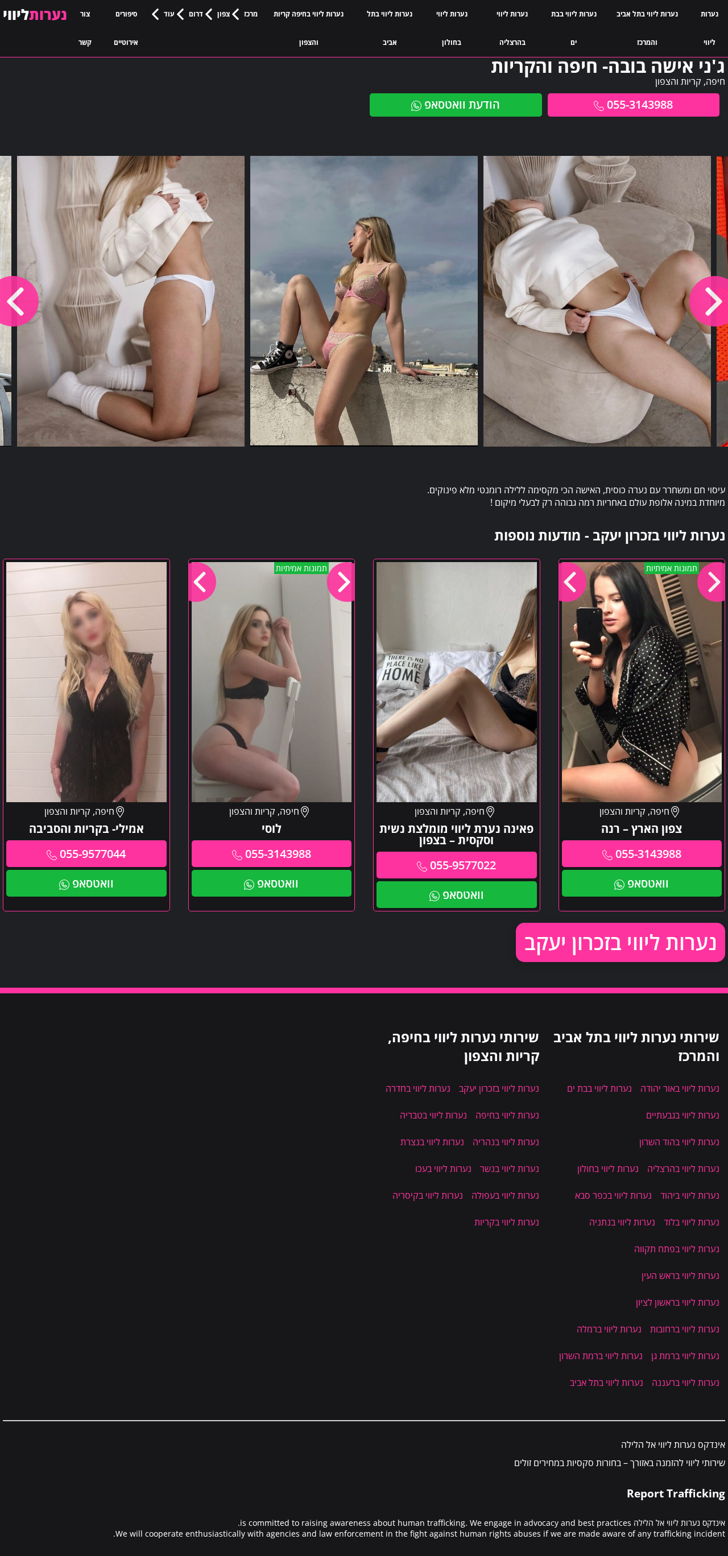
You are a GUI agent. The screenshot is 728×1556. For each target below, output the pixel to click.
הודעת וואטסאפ (462, 104)
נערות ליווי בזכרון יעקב (620, 942)
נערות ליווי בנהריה (506, 1142)
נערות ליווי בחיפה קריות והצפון (309, 28)
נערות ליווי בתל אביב (389, 28)
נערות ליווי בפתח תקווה (676, 1249)
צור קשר (85, 28)
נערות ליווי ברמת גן (685, 1355)
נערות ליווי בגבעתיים (682, 1115)
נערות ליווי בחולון (452, 28)
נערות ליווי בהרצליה (512, 28)
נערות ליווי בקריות (506, 1222)
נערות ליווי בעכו (443, 1168)
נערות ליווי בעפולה (505, 1195)
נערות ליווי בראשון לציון (677, 1302)
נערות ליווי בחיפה (507, 1115)
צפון (223, 14)
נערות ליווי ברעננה (685, 1382)
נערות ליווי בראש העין (680, 1275)
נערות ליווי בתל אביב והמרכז (647, 28)
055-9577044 (93, 853)
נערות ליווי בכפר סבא (613, 1195)
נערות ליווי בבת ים (574, 28)
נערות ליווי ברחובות (684, 1329)
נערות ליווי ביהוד (689, 1195)
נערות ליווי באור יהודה (679, 1088)
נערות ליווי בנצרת (432, 1142)
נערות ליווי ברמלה (609, 1329)
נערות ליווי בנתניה (622, 1222)
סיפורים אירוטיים (126, 28)
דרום (196, 14)
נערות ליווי (709, 28)
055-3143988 (640, 104)
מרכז (251, 14)
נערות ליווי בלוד (691, 1222)
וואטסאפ (648, 883)
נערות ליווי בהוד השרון (679, 1142)
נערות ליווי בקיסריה (427, 1195)
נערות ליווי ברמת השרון (601, 1355)
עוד (169, 14)
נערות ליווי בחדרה (418, 1088)
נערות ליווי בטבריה (433, 1115)
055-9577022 (463, 865)
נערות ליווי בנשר (509, 1168)
